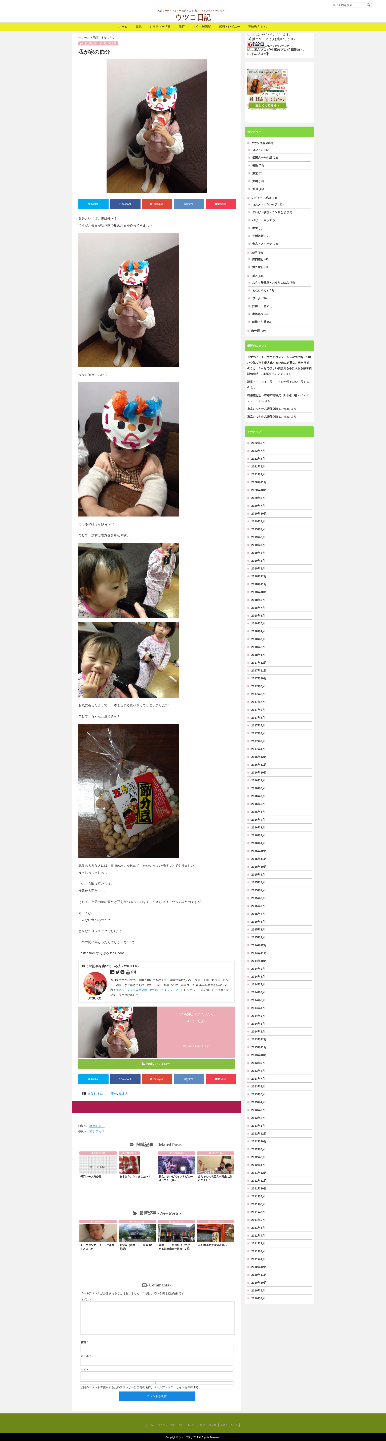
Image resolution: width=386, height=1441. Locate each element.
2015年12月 (259, 851)
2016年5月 (258, 811)
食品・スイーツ (262, 243)
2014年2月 (258, 1023)
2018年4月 (258, 631)
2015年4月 (258, 913)
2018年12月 (259, 576)
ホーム (122, 26)
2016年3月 (258, 827)
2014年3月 (258, 1015)
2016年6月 (258, 804)
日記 (139, 26)
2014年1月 (258, 1031)
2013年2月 (258, 1117)
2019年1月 (258, 568)
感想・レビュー (229, 26)
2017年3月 (258, 733)
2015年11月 (259, 858)
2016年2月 (258, 835)
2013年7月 (258, 1078)
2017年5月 (258, 717)
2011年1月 (258, 1259)
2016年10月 (259, 772)
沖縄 (255, 181)
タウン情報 (258, 143)
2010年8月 (258, 1298)
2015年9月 (258, 874)
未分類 (255, 330)
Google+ (158, 204)
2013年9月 (258, 1063)
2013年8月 (258, 1070)
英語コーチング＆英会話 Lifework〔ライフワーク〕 (148, 989)
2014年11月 (259, 953)
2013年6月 (258, 1086)
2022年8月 (258, 443)
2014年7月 (258, 984)
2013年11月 (259, 1047)
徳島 (255, 165)
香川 (255, 189)
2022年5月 (258, 458)
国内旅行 (258, 259)
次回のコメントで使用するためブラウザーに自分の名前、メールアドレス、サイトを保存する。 (140, 1387)
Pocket (222, 204)
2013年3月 (258, 1110)
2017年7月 (258, 701)
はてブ (189, 204)
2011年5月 (258, 1227)
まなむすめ (95, 1093)
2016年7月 (258, 796)
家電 (255, 228)
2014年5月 (258, 1000)
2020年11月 (259, 482)
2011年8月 (258, 1204)
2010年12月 (259, 1267)
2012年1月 (258, 1165)
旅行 (182, 26)
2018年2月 (258, 647)
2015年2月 (258, 929)
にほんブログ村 (258, 54)
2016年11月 (259, 764)
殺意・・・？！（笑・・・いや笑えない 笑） (276, 381)
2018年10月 (259, 592)
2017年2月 (258, 741)
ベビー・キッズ (262, 220)
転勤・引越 (259, 321)
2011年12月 (259, 1172)
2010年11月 (259, 1274)
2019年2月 (258, 560)
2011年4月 (258, 1235)
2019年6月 (258, 537)
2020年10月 (259, 490)
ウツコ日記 (193, 17)
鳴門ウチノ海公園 (90, 1176)
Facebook (126, 204)
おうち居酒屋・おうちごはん (270, 282)
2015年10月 (259, 866)
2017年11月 (259, 670)
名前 (84, 1342)
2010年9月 (258, 1290)
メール (85, 1355)
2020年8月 (258, 497)
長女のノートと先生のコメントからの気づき (275, 357)
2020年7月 (258, 505)
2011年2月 (258, 1251)
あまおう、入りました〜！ (135, 1176)
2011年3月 (258, 1243)
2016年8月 (258, 788)
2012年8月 (258, 1157)
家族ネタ (258, 314)
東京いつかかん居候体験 (262, 408)
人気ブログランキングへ (278, 45)
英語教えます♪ (258, 26)
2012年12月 (259, 1133)
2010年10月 (259, 1282)
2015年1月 (258, 937)
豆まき (123, 1093)
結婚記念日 (97, 1126)
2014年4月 (258, 1008)
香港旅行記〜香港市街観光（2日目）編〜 (273, 395)
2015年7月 (258, 890)
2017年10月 (259, 678)
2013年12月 (259, 1039)
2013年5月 (258, 1094)
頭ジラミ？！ (98, 1131)
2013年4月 (258, 1102)
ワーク (256, 298)
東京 (255, 173)
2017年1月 (258, 749)
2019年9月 (258, 521)
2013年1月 (258, 1125)
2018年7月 (258, 607)
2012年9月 (258, 1149)
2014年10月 (259, 960)
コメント (86, 1299)
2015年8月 (258, 882)
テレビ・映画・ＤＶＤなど (269, 212)
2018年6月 (258, 615)
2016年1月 (258, 843)
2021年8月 (258, 466)
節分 (114, 1093)
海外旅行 (258, 267)
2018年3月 (258, 639)
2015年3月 (258, 921)
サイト (84, 1369)
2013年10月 (259, 1055)
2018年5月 (258, 623)
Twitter (94, 204)
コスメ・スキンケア (265, 204)
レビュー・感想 (261, 197)
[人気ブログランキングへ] (256, 44)
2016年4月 (258, 819)
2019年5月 (258, 545)
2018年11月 (259, 584)
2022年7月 (258, 450)
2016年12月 (259, 756)
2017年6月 (258, 709)
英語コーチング (229, 1425)
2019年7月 (258, 529)
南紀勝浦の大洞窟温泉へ (212, 1245)
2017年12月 (259, 662)
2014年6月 (258, 992)
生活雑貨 (258, 235)
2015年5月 (258, 906)
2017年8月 (258, 694)
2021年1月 (258, 474)
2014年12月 (259, 945)
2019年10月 (259, 513)
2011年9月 (258, 1196)
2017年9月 (258, 686)
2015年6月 (258, 898)
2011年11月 (259, 1180)
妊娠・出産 (259, 306)
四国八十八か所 (262, 157)
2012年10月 (259, 1141)
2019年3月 (258, 552)
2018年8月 (258, 599)
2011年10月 (259, 1188)
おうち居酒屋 (202, 26)
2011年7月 (258, 1212)
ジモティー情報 (160, 26)
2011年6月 (258, 1219)
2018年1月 (258, 654)
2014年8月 (258, 976)
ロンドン (258, 149)
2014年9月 (258, 968)
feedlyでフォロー (158, 1064)
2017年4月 (258, 725)
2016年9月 (258, 780)
